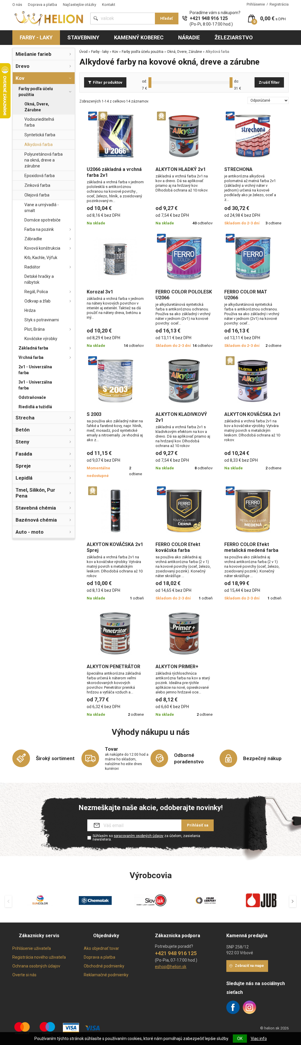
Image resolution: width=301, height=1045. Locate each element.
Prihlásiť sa (197, 825)
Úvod (83, 52)
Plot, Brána (34, 329)
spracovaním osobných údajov (138, 836)
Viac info (259, 1038)
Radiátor (32, 267)
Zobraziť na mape (249, 966)
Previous (8, 901)
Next (292, 901)
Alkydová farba (38, 144)
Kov (20, 78)
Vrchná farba (31, 357)
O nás (17, 4)
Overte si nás (24, 974)
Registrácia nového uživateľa (39, 957)
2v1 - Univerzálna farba (35, 369)
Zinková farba (37, 185)
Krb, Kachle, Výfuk (40, 257)
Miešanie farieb (33, 54)
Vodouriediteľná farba (39, 122)
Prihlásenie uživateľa (31, 948)
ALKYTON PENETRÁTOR (113, 666)
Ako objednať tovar (101, 948)
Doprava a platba (42, 4)
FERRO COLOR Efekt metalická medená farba (251, 547)
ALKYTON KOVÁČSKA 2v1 (252, 414)
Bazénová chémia (36, 520)
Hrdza (30, 310)
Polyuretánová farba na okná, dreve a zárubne (43, 160)
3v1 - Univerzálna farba (35, 385)
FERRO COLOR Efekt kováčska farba (177, 547)
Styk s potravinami (41, 319)
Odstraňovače (32, 397)
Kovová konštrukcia (42, 248)
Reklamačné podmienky (106, 974)
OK (240, 1038)
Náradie (189, 37)
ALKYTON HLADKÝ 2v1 (180, 169)
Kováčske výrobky (40, 338)
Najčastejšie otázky (79, 4)
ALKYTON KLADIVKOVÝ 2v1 (181, 417)
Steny (22, 442)
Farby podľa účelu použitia (36, 91)
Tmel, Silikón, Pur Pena (35, 493)
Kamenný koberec (138, 37)
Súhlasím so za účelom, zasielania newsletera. (146, 837)
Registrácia (279, 4)
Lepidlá (24, 478)
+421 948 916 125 (209, 18)
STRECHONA (238, 169)
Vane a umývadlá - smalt (41, 207)
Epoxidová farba (39, 175)
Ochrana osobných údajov (36, 966)
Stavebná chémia (36, 508)
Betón (23, 430)
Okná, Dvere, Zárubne (36, 107)
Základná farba (33, 348)
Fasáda (24, 454)
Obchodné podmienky (104, 966)
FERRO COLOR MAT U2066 (245, 294)
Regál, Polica (36, 291)
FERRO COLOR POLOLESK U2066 (183, 294)
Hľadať (166, 18)
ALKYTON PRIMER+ (176, 666)
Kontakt (108, 4)
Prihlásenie (256, 4)
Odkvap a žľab (37, 301)
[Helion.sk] (49, 18)
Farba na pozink (39, 229)
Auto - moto (30, 532)
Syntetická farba (39, 134)
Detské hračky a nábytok (39, 279)
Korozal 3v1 (100, 292)
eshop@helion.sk (170, 966)
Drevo (22, 66)
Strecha (25, 418)
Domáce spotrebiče (42, 220)
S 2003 (94, 414)
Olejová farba (36, 195)
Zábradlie (33, 238)
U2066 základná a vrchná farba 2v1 (114, 172)
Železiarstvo (234, 37)
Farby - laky (36, 37)
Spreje (23, 466)
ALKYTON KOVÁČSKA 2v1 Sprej (115, 547)
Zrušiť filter (269, 82)
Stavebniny (83, 37)
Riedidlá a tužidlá (35, 406)
